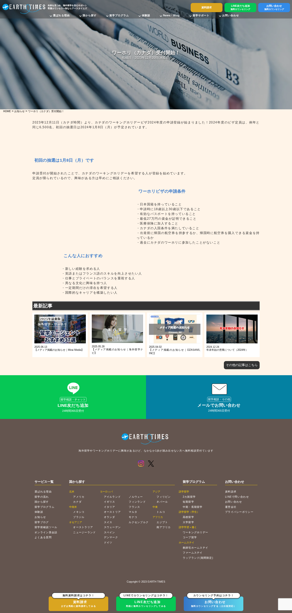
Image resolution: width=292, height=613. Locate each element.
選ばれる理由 (61, 15)
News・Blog (171, 15)
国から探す (90, 15)
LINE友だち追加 (146, 601)
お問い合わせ (230, 15)
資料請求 (78, 601)
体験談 (146, 15)
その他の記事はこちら (242, 365)
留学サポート (201, 15)
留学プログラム (119, 15)
